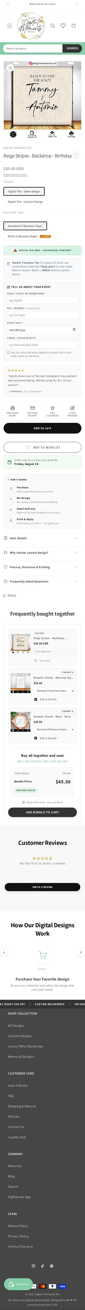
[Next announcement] (77, 4)
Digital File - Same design (24, 191)
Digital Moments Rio (47, 1294)
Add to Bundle (48, 699)
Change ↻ (67, 672)
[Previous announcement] (8, 4)
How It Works (18, 1085)
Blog (11, 1176)
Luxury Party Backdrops (25, 1046)
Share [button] (12, 595)
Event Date (15, 323)
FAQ (11, 1096)
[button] (9, 25)
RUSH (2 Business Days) (22, 236)
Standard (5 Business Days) (25, 226)
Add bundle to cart (42, 812)
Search (72, 48)
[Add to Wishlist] (76, 154)
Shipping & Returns (22, 1106)
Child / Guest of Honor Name (26, 293)
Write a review (43, 887)
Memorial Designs (21, 1056)
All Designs (16, 1025)
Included (45, 660)
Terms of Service (20, 1246)
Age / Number (24, 308)
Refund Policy (18, 1226)
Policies (14, 1116)
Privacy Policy (18, 1236)
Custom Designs (20, 1036)
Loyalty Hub (17, 1137)
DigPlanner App (19, 1197)
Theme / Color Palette (21, 338)
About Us (15, 1166)
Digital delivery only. (15, 174)
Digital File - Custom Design (25, 201)
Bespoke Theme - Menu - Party (52, 716)
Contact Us (16, 1127)
